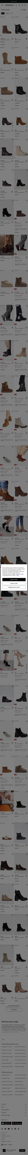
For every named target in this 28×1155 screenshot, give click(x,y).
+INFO (17, 575)
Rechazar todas (14, 583)
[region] (14, 577)
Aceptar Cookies (14, 579)
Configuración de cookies (14, 587)
